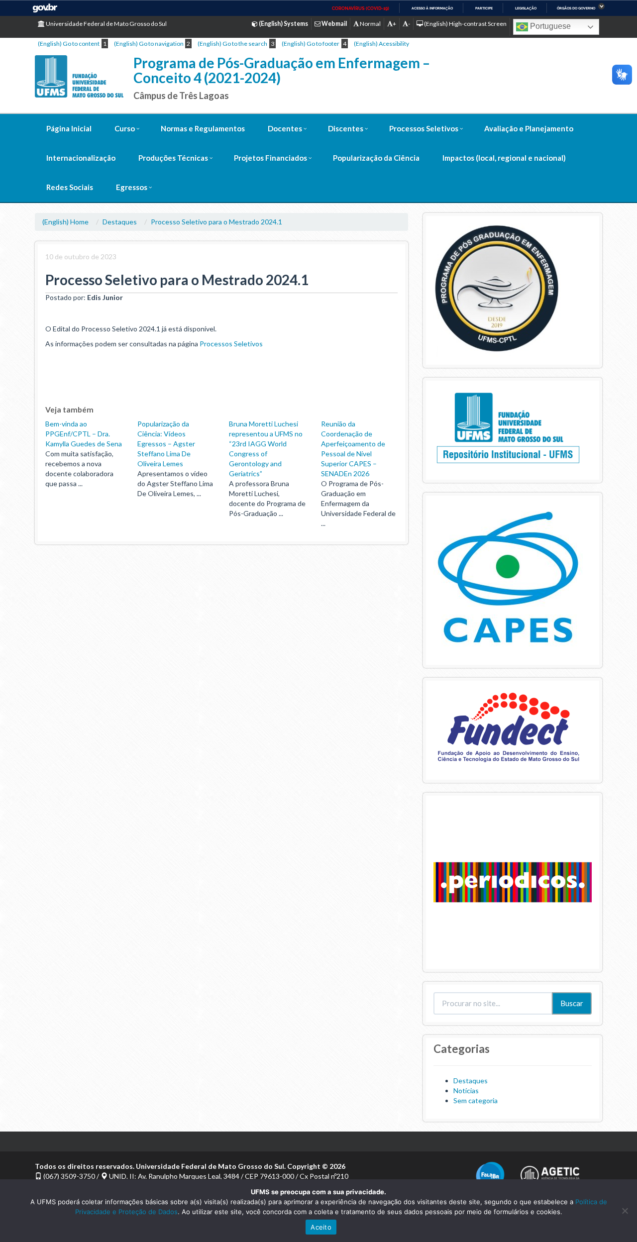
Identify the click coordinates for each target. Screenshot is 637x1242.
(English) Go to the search (232, 43)
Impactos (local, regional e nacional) (504, 157)
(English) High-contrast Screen (465, 23)
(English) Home (65, 221)
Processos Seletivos (423, 128)
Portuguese (549, 26)
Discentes (345, 128)
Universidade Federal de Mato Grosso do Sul (106, 23)
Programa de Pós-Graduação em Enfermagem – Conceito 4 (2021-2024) (281, 70)
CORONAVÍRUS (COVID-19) (360, 8)
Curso (124, 128)
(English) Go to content (69, 43)
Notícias (466, 1090)
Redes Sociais (69, 187)
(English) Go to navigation (149, 43)
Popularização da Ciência (376, 157)
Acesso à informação (432, 8)
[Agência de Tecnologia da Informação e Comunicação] (550, 1172)
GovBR (44, 8)
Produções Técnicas (173, 157)
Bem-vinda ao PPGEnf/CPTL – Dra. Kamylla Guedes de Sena (83, 433)
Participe (484, 8)
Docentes (285, 128)
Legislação (525, 8)
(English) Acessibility (381, 43)
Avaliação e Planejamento (528, 128)
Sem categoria (475, 1100)
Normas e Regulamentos (203, 128)
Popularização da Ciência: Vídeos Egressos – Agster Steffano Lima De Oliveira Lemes (166, 443)
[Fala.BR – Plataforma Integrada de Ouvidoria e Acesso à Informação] (490, 1175)
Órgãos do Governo (576, 8)
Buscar (571, 1003)
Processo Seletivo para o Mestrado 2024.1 (216, 221)
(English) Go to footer (310, 43)
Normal (370, 23)
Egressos (131, 187)
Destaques (120, 221)
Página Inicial (69, 128)
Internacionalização (80, 157)
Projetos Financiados (270, 157)
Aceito (321, 1227)
